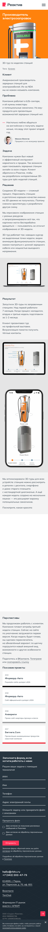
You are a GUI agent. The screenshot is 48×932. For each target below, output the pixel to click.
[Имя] (24, 785)
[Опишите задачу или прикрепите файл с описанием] (24, 812)
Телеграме (36, 658)
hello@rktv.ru (11, 871)
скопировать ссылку (18, 662)
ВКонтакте (23, 658)
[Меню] (44, 5)
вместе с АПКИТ (11, 906)
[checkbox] (24, 827)
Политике (8, 859)
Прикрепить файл (11, 820)
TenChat (6, 895)
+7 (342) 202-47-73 (14, 875)
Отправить (11, 843)
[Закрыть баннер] (45, 922)
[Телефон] (24, 794)
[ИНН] (24, 777)
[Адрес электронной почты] (24, 802)
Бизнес (11, 69)
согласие (6, 851)
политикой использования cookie (14, 928)
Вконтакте (8, 890)
